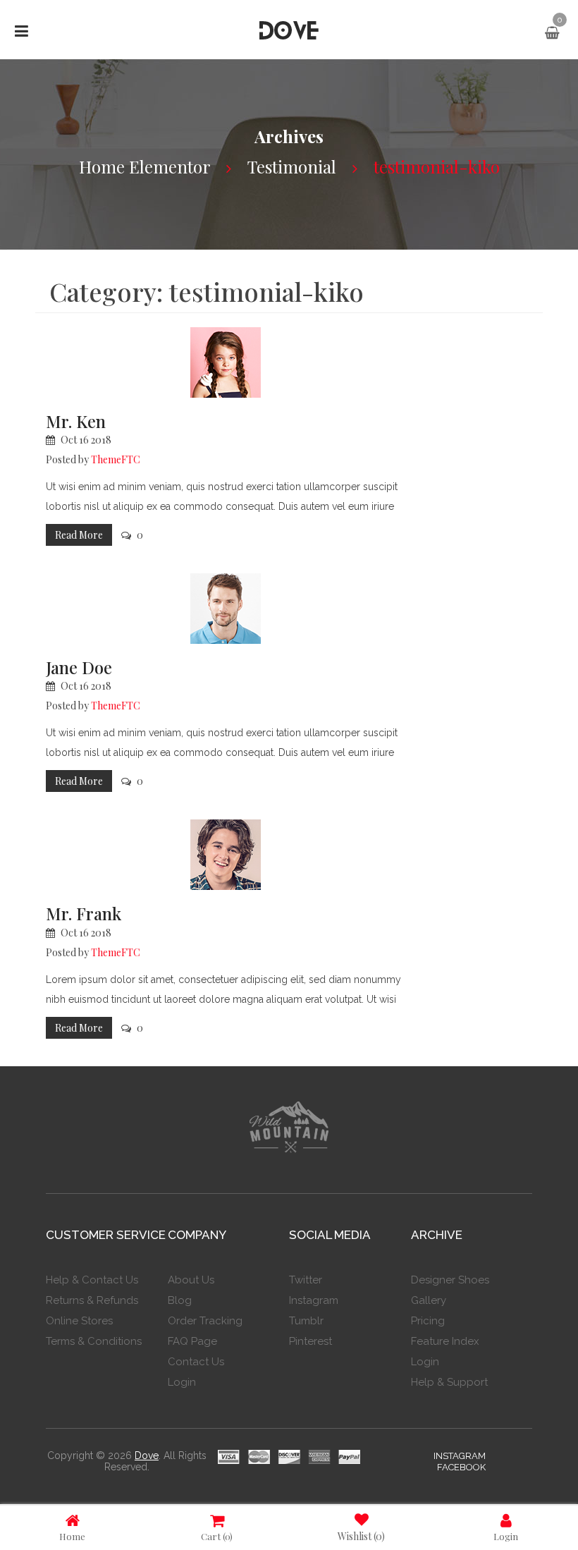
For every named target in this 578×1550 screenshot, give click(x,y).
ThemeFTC (115, 459)
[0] (552, 33)
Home (72, 1536)
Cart (217, 1536)
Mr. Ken (76, 421)
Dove (147, 1455)
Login (505, 1536)
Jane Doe (79, 667)
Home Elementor (144, 166)
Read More (79, 535)
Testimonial (291, 166)
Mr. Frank (83, 913)
